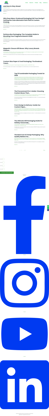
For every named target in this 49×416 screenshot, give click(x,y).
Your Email (1, 165)
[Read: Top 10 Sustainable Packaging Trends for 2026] (8, 79)
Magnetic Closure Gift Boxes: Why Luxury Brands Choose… (21, 49)
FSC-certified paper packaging (18, 110)
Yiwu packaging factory (33, 79)
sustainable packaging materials (32, 139)
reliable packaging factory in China (38, 110)
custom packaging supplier (22, 94)
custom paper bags (16, 124)
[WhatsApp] (48, 206)
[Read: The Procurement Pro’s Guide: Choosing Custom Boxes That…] (8, 95)
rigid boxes (24, 95)
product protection (18, 139)
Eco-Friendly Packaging (38, 138)
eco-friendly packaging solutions (33, 109)
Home (26, 2)
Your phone (1, 162)
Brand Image (16, 138)
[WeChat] (48, 208)
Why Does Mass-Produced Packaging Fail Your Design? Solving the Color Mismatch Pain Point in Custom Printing (23, 20)
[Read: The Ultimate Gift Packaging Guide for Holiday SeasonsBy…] (8, 125)
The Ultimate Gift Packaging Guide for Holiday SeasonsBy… (28, 122)
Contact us (45, 2)
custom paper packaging (17, 109)
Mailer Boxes (36, 94)
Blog (40, 2)
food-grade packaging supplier (41, 109)
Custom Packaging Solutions (25, 138)
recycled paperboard (32, 78)
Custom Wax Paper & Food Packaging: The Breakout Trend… (22, 62)
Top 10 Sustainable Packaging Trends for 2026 (29, 74)
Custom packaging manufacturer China (40, 108)
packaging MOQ (40, 94)
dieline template (28, 94)
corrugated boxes (16, 94)
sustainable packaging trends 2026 (24, 79)
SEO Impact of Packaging (25, 139)
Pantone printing (20, 95)
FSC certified (32, 94)
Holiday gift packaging (28, 124)
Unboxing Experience (40, 139)
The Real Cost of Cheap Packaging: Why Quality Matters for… (29, 136)
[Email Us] (48, 210)
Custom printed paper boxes (24, 109)
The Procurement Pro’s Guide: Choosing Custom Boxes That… (29, 92)
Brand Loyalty (20, 138)
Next (44, 150)
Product (36, 2)
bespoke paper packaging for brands (19, 108)
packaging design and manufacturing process (28, 110)
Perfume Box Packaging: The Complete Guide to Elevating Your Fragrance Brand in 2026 (21, 35)
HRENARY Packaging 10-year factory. (37, 124)
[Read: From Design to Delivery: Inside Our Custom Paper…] (8, 110)
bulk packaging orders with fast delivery (29, 108)
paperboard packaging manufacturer (24, 78)
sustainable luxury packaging (39, 78)
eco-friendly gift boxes (22, 124)
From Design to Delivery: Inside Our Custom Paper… (27, 106)
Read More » (5, 13)
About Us (31, 2)
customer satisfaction (32, 138)
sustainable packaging (17, 79)
